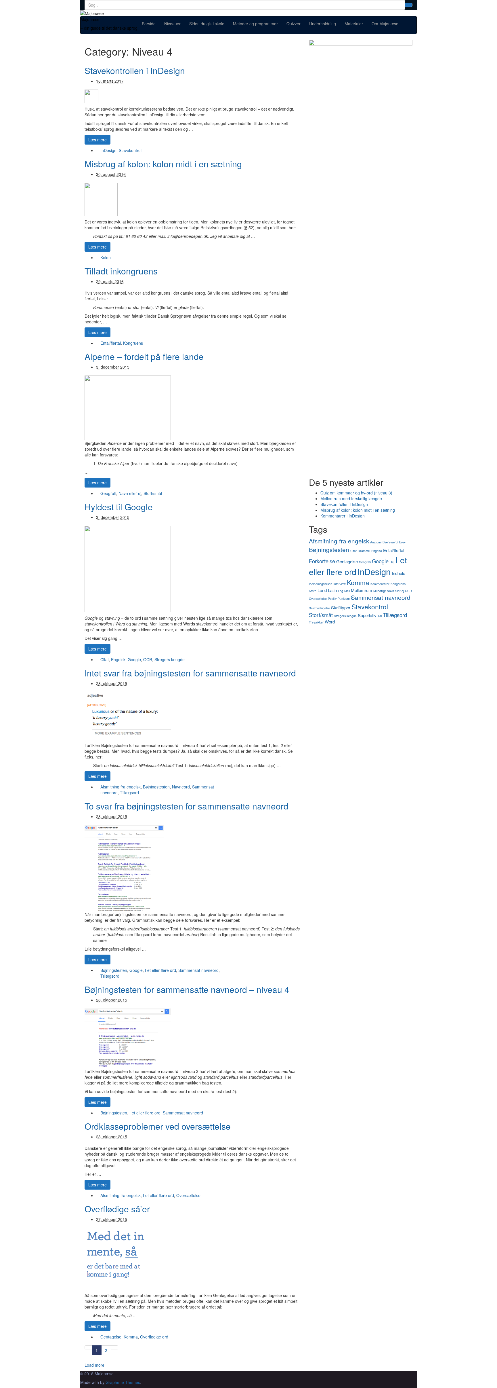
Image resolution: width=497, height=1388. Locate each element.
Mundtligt (379, 591)
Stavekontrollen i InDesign (135, 70)
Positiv (332, 598)
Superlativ (367, 615)
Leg (340, 591)
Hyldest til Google (119, 506)
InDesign (108, 150)
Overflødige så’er (117, 1209)
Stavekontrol (130, 150)
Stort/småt (153, 493)
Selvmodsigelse (319, 608)
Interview (339, 584)
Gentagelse (110, 1337)
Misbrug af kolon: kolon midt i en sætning (163, 164)
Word (330, 622)
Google (134, 659)
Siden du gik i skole (206, 23)
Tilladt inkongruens (121, 271)
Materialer (354, 23)
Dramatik (364, 551)
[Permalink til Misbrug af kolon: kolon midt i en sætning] (101, 199)
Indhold (398, 573)
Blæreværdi (390, 542)
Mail (347, 591)
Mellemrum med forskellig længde (351, 498)
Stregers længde (169, 659)
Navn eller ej (129, 493)
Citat (104, 659)
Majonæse (90, 19)
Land (322, 590)
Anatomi (375, 542)
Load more (94, 1365)
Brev (402, 542)
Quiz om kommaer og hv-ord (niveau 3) (356, 493)
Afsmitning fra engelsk (120, 787)
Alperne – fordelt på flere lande (144, 356)
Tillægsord (129, 792)
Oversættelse (188, 1195)
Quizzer (293, 23)
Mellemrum (361, 590)
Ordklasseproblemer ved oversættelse (158, 1126)
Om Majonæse (385, 23)
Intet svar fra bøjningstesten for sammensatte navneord (190, 673)
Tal (380, 616)
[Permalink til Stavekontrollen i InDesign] (91, 95)
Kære (312, 591)
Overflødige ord (154, 1337)
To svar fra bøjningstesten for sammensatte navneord (186, 806)
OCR (147, 659)
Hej (392, 562)
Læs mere (97, 140)
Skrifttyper (340, 607)
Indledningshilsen (320, 584)
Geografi (108, 493)
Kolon (105, 257)
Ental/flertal (110, 343)
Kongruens (133, 343)
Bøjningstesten (156, 787)
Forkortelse (322, 561)
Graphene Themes (123, 1382)
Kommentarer (379, 584)
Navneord (181, 787)
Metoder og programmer (255, 23)
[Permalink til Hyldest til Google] (128, 568)
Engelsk (118, 659)
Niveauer (172, 23)
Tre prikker (316, 622)
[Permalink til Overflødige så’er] (115, 1258)
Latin (332, 590)
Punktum (344, 598)
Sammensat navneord (198, 970)
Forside (149, 23)
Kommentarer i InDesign (342, 516)
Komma (131, 1337)
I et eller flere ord (160, 970)
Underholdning (322, 23)
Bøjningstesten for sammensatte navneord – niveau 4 (187, 989)
